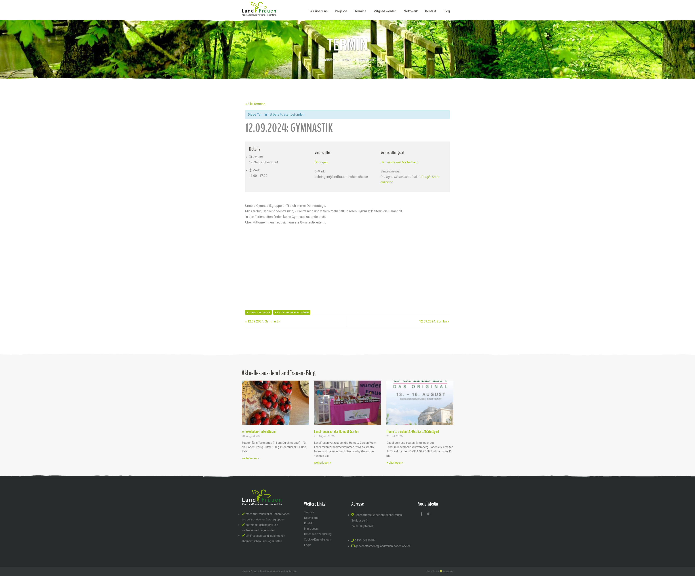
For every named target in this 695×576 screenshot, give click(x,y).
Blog (446, 11)
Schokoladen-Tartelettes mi (259, 431)
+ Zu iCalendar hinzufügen (292, 312)
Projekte (341, 11)
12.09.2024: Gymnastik (262, 321)
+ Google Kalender (258, 312)
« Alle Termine (255, 104)
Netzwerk (411, 11)
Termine (360, 11)
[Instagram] (429, 514)
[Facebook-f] (421, 514)
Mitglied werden (385, 11)
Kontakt (430, 11)
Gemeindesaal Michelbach (399, 162)
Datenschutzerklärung (318, 534)
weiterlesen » (250, 458)
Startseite (328, 60)
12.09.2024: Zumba (434, 321)
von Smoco (448, 571)
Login (307, 545)
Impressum (311, 528)
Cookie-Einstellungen (317, 539)
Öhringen (321, 162)
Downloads (311, 518)
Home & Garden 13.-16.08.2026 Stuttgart (412, 431)
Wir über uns (319, 11)
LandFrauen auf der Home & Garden (336, 431)
